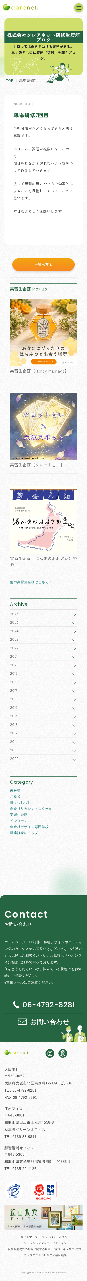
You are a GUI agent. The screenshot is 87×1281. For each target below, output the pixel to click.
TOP (9, 80)
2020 (14, 665)
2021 (14, 656)
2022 (14, 648)
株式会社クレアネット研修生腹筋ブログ (43, 37)
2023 (14, 639)
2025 (14, 622)
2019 (14, 673)
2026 (14, 613)
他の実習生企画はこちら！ (31, 582)
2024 (14, 631)
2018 (14, 682)
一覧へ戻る (43, 264)
